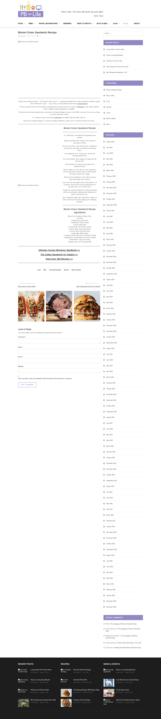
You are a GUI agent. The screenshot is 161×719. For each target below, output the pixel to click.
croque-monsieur (82, 103)
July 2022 (109, 423)
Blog (125, 23)
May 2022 (109, 434)
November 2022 (111, 400)
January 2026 (110, 182)
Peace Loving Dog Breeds (114, 55)
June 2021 (109, 498)
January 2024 (110, 320)
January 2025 (110, 251)
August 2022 (110, 417)
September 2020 (111, 549)
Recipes (108, 107)
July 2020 (109, 561)
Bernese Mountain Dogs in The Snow (129, 643)
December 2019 (111, 601)
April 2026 (109, 165)
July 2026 (109, 147)
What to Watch (84, 23)
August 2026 (110, 142)
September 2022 (111, 411)
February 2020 (110, 589)
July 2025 (109, 216)
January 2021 (110, 526)
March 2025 (110, 239)
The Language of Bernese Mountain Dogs (123, 624)
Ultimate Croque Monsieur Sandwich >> (59, 250)
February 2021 (110, 521)
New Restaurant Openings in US (116, 72)
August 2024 (110, 279)
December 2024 (111, 256)
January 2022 (110, 457)
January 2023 (110, 389)
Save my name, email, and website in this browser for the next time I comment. (45, 378)
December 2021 (111, 463)
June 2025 (109, 222)
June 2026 (109, 153)
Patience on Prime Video (114, 61)
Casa (115, 23)
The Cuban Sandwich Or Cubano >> (59, 254)
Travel (108, 113)
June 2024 (109, 291)
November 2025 (111, 193)
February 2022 (110, 452)
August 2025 (110, 210)
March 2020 (110, 584)
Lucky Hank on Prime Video (115, 49)
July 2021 (109, 492)
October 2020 (110, 544)
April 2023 (109, 371)
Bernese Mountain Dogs (114, 90)
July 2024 (109, 285)
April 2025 (109, 233)
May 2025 (109, 228)
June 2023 (109, 360)
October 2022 (110, 406)
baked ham (58, 117)
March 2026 (110, 170)
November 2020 (111, 538)
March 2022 (110, 446)
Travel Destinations (48, 23)
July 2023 (109, 354)
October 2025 (110, 199)
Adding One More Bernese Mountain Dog (128, 647)
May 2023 (109, 366)
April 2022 (109, 440)
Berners (67, 23)
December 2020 (111, 532)
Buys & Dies (102, 23)
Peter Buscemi (22, 35)
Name (20, 347)
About (137, 23)
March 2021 (110, 515)
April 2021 (109, 509)
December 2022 (111, 394)
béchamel (81, 107)
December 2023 (111, 325)
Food (20, 23)
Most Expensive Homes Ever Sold (117, 66)
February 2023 (110, 383)
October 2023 (110, 337)
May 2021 (109, 503)
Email (20, 357)
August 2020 (110, 555)
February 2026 (110, 176)
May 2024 (109, 297)
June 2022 (109, 429)
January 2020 (110, 595)
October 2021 (110, 475)
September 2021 (111, 480)
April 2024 (109, 302)
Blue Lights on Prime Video (26, 286)
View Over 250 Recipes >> (59, 259)
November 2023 (111, 331)
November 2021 (111, 469)
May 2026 (109, 159)
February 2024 (110, 314)
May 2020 (109, 572)
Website (20, 366)
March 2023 (110, 377)
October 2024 (110, 268)
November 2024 (111, 262)
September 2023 (111, 343)
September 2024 (111, 274)
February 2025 (110, 245)
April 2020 (109, 578)
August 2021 (110, 486)
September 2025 (111, 205)
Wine (31, 23)
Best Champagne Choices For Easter (88, 286)
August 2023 (110, 348)
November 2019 (111, 607)
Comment (22, 337)
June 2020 (109, 566)
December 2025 (111, 187)
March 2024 (110, 308)
